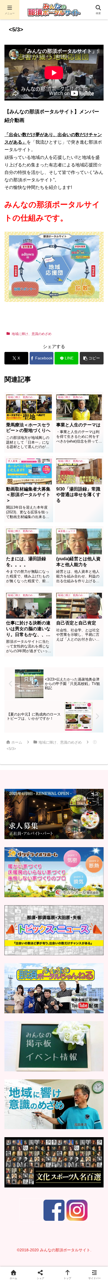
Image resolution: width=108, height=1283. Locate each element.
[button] (92, 358)
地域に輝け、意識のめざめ (32, 334)
